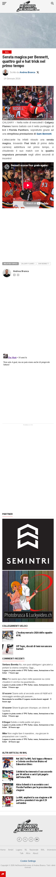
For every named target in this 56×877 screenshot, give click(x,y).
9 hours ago (14, 687)
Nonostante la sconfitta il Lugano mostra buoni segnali (25, 699)
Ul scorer (7, 693)
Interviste (51, 849)
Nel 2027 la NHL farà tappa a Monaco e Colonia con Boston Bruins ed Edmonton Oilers (34, 761)
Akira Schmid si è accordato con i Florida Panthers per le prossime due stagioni (34, 787)
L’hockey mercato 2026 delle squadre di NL (34, 634)
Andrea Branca (27, 72)
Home (3, 849)
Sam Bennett (44, 133)
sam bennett (43, 263)
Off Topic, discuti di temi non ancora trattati (34, 647)
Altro (28, 853)
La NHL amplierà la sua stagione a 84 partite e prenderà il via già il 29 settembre (34, 800)
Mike (4, 679)
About (35, 853)
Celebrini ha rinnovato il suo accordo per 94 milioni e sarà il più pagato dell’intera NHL (34, 774)
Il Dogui (6, 722)
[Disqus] (28, 313)
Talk (21, 853)
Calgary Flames (27, 263)
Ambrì (10, 849)
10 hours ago (14, 727)
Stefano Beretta (10, 664)
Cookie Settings (28, 861)
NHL (43, 849)
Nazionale (34, 849)
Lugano (19, 849)
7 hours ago (14, 673)
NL (26, 849)
